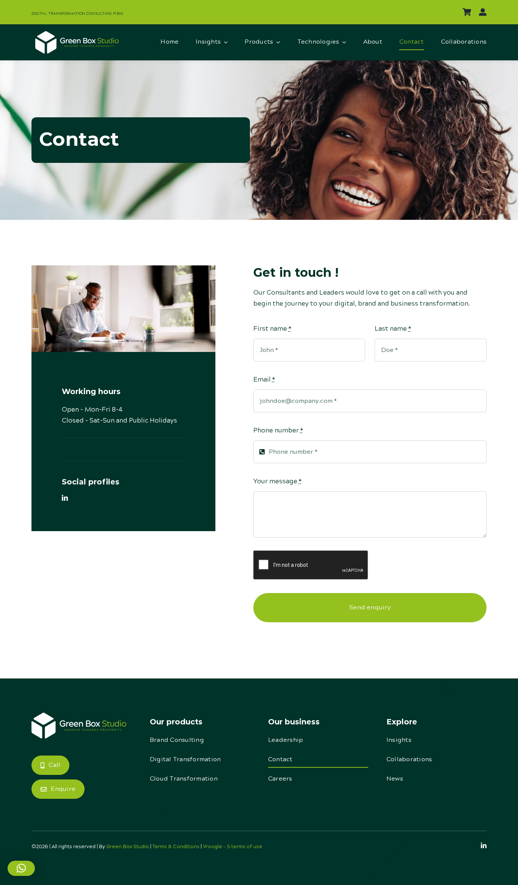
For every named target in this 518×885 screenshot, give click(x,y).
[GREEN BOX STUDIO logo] (77, 34)
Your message (277, 481)
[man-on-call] (78, 715)
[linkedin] (65, 498)
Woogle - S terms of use (232, 846)
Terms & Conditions (175, 846)
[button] (21, 868)
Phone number (278, 430)
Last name (393, 328)
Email (264, 379)
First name (272, 328)
